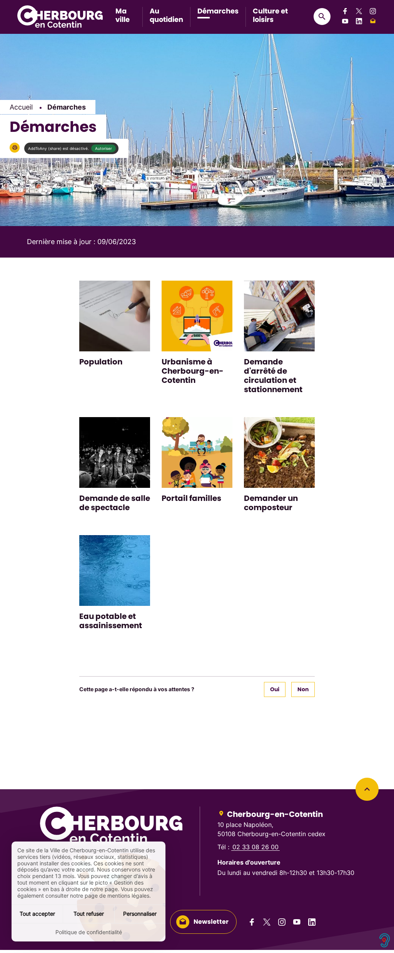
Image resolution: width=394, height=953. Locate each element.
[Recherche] (322, 16)
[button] (15, 148)
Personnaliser (140, 913)
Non (303, 689)
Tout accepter (37, 913)
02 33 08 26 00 (255, 847)
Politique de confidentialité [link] (88, 932)
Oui (274, 689)
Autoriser (103, 148)
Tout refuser (88, 913)
